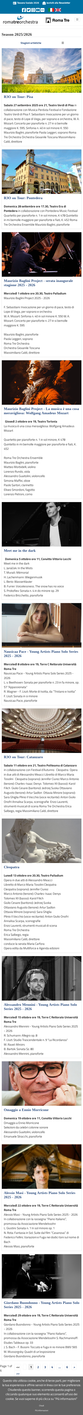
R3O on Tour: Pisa (18, 97)
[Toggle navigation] (63, 43)
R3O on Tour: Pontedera (23, 198)
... (59, 1367)
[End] (17, 1374)
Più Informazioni (41, 1410)
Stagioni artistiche (31, 43)
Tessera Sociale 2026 (28, 3)
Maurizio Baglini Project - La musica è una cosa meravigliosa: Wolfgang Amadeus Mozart (41, 411)
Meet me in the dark (20, 551)
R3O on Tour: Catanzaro (23, 757)
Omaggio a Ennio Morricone (26, 1110)
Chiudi (41, 1405)
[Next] (74, 1367)
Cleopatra (11, 867)
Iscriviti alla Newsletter (58, 3)
